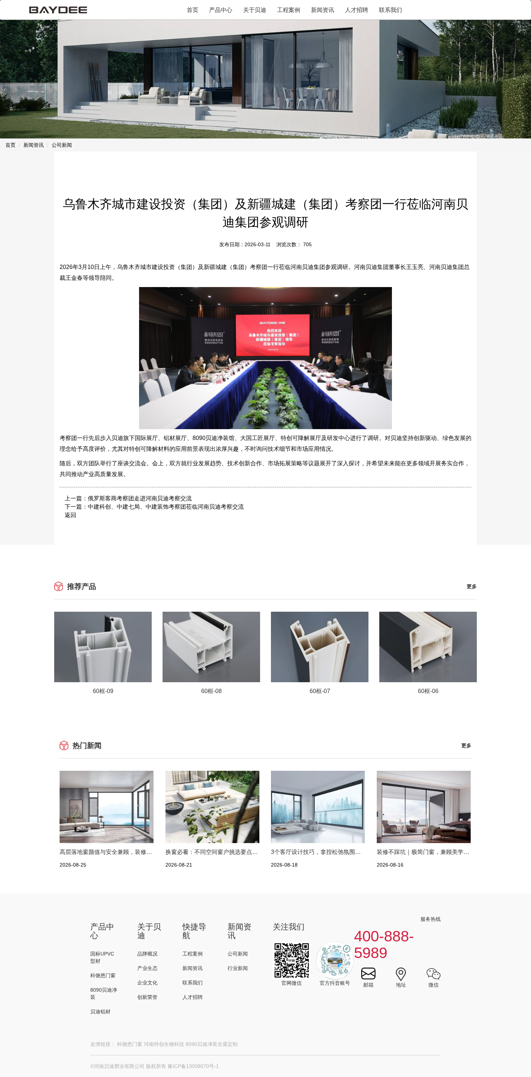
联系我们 (390, 10)
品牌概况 (147, 954)
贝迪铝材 (100, 1011)
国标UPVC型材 (102, 957)
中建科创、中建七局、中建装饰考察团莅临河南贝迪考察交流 (166, 507)
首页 (192, 10)
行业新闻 (238, 968)
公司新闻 (238, 954)
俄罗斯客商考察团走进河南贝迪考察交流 (140, 498)
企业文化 (147, 983)
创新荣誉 (147, 997)
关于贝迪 (254, 10)
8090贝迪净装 (103, 993)
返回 (70, 515)
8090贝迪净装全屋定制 (212, 1044)
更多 (472, 586)
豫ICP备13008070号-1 (193, 1066)
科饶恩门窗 (103, 975)
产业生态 (147, 968)
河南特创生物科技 (164, 1044)
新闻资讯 (322, 10)
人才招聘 (356, 10)
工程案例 (288, 10)
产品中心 (220, 10)
